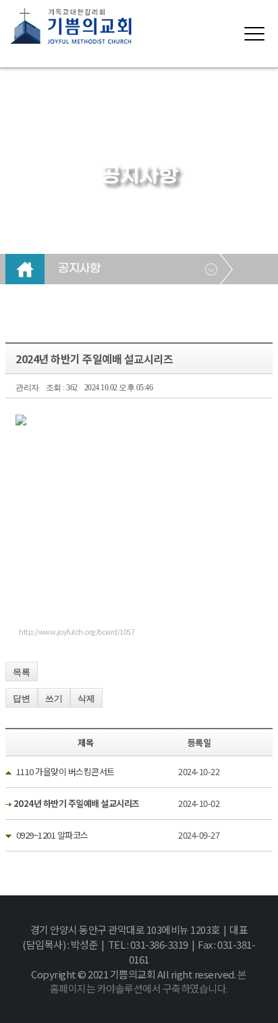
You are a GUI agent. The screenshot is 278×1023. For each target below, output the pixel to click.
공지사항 (79, 269)
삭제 (86, 698)
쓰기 (54, 698)
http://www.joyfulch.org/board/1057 (76, 631)
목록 (21, 672)
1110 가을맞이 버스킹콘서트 (65, 771)
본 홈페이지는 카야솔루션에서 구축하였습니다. (148, 981)
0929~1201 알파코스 (52, 835)
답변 (21, 698)
